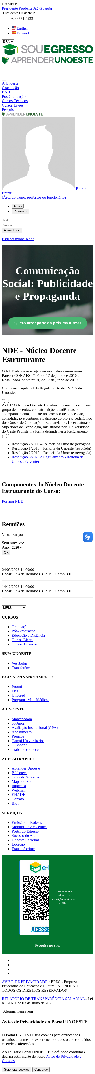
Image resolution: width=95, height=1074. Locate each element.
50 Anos (18, 723)
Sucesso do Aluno (25, 836)
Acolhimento (22, 732)
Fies (15, 691)
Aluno (18, 206)
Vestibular (19, 663)
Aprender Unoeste (26, 768)
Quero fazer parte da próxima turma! (47, 323)
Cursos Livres (22, 640)
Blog (15, 803)
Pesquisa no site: (47, 945)
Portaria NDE (12, 501)
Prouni (17, 687)
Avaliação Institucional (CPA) (35, 728)
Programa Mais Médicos (30, 700)
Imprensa (19, 786)
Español (22, 33)
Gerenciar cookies (16, 1069)
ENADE (18, 795)
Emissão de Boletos (27, 822)
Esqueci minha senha (18, 239)
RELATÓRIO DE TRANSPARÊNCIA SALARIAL (43, 999)
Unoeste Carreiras (25, 840)
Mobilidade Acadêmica (29, 827)
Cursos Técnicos (24, 644)
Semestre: (10, 543)
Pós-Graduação (23, 631)
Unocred (18, 695)
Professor (20, 211)
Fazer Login (12, 230)
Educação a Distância (28, 635)
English (22, 28)
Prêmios (18, 736)
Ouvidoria (19, 745)
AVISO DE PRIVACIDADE (25, 982)
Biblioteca (19, 773)
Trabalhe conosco (25, 749)
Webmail (18, 790)
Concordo (41, 1069)
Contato (18, 799)
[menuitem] (47, 83)
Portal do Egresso (25, 831)
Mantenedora (22, 719)
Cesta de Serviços (25, 777)
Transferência (22, 668)
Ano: (6, 547)
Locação (18, 844)
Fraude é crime (23, 849)
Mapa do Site (22, 781)
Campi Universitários (28, 741)
